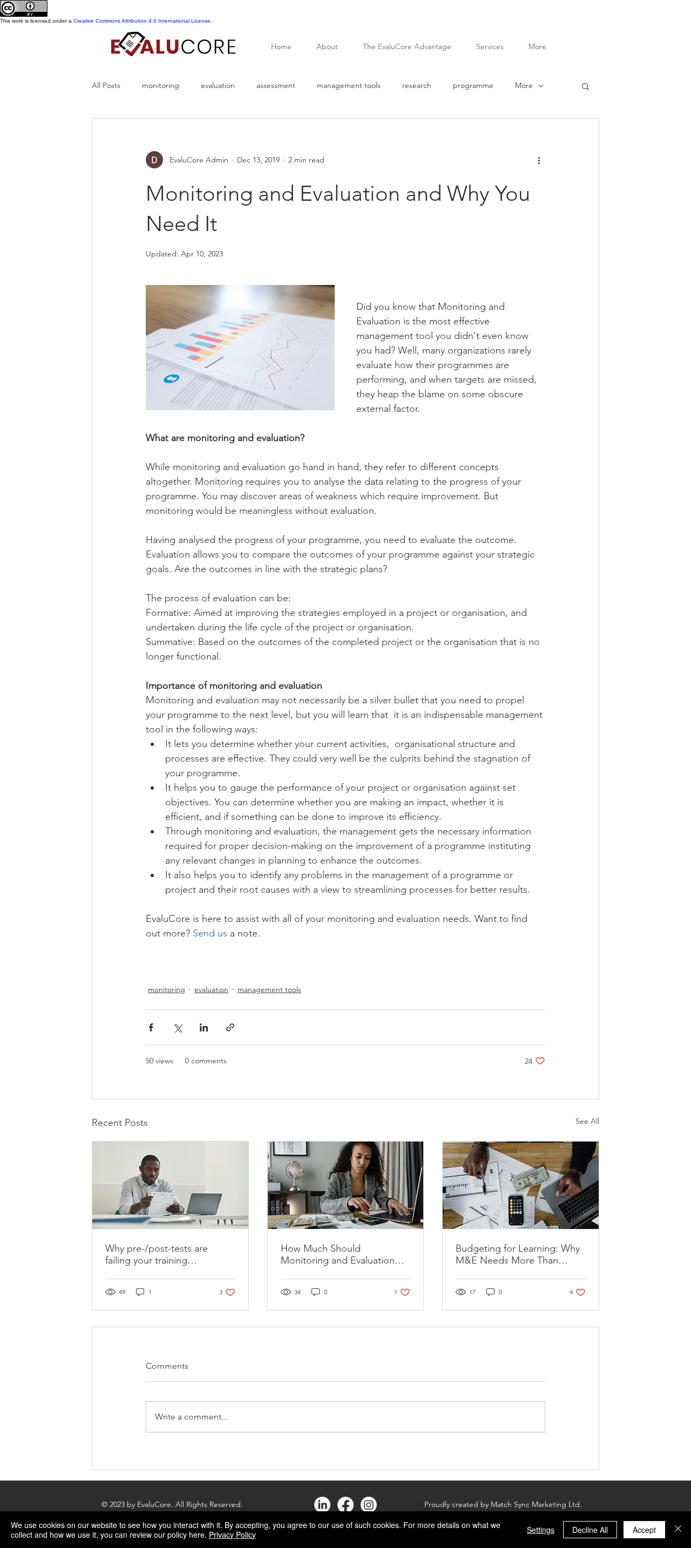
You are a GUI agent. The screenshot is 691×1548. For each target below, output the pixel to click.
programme (473, 85)
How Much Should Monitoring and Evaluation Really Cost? (338, 1254)
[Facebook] (345, 1505)
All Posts (106, 85)
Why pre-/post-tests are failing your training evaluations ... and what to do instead (169, 1254)
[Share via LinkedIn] (204, 1027)
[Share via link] (230, 1027)
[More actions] (538, 159)
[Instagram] (369, 1505)
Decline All (590, 1529)
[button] (585, 86)
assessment (275, 85)
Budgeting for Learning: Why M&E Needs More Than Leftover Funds (518, 1254)
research (416, 85)
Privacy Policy (232, 1534)
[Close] (678, 1529)
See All (587, 1121)
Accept (644, 1529)
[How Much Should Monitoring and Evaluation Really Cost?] (346, 1185)
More (524, 85)
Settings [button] (540, 1529)
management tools (349, 85)
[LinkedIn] (322, 1505)
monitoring (160, 85)
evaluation (218, 85)
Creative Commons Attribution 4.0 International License (142, 21)
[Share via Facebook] (151, 1027)
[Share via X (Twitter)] (177, 1027)
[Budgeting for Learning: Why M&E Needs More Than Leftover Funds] (521, 1185)
